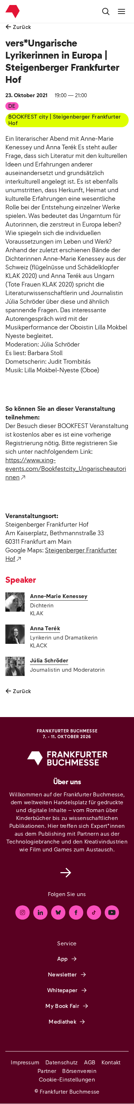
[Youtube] (112, 912)
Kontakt (110, 1062)
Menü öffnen (121, 11)
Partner (47, 1071)
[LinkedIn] (40, 912)
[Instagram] (22, 912)
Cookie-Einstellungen (67, 1079)
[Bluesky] (58, 912)
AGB (90, 1062)
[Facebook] (76, 912)
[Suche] (106, 11)
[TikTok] (94, 912)
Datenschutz (61, 1062)
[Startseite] (12, 11)
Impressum (25, 1062)
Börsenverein (79, 1071)
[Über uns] (67, 872)
